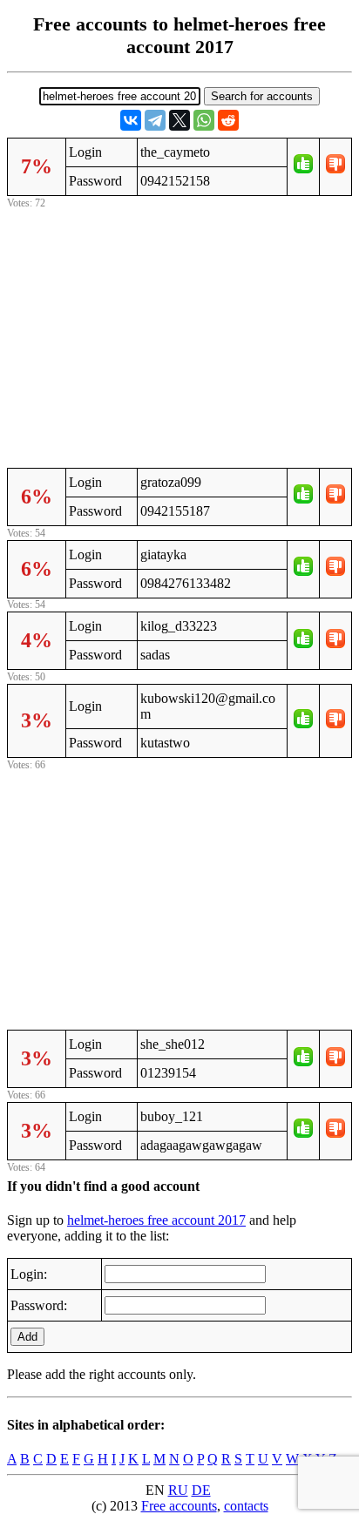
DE (201, 1490)
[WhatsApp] (203, 120)
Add (27, 1336)
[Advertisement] (179, 335)
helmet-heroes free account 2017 (156, 1220)
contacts (246, 1505)
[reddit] (228, 120)
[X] (179, 120)
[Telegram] (155, 120)
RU (178, 1490)
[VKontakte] (130, 120)
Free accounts (179, 1505)
